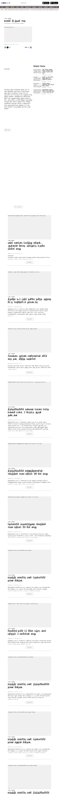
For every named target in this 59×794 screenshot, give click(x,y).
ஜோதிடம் (34, 7)
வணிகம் (46, 7)
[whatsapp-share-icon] (5, 48)
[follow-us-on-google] (30, 47)
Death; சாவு (7, 129)
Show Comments (18, 206)
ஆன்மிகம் (40, 7)
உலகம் (17, 7)
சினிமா (22, 7)
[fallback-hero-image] (37, 71)
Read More (29, 262)
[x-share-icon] (8, 48)
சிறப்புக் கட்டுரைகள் (53, 7)
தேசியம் (12, 7)
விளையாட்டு (28, 7)
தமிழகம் (7, 7)
